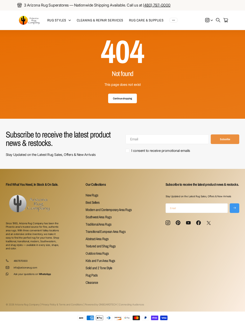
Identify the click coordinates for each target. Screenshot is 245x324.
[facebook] (198, 223)
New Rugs (92, 195)
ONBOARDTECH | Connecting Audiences (121, 304)
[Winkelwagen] (225, 20)
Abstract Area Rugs (97, 238)
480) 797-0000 (157, 5)
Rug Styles (56, 20)
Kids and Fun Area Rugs (100, 260)
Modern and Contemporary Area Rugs (109, 209)
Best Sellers (93, 202)
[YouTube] (188, 223)
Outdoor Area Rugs (97, 253)
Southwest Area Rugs (99, 216)
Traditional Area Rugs (98, 224)
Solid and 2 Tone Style (99, 267)
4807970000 (21, 260)
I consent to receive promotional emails (160, 151)
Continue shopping (122, 98)
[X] (209, 223)
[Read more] (209, 20)
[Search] (218, 20)
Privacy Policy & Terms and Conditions (62, 304)
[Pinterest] (178, 223)
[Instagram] (168, 223)
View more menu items (173, 20)
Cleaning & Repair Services (100, 20)
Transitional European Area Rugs (105, 231)
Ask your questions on (32, 274)
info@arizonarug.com (25, 267)
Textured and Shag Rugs (101, 246)
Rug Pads (92, 275)
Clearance (92, 282)
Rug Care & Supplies (146, 20)
